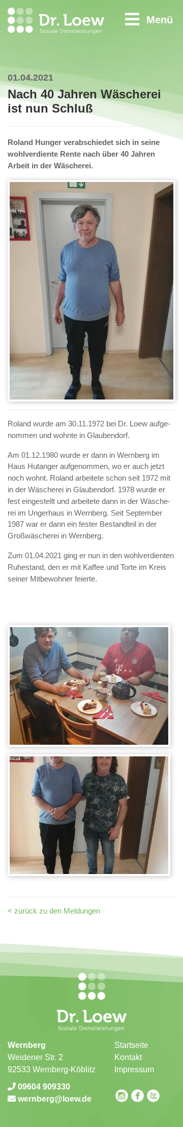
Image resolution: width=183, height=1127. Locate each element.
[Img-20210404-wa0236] (89, 686)
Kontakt (128, 1057)
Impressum (134, 1069)
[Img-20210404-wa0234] (89, 815)
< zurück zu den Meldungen (54, 910)
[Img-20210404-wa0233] (91, 289)
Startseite (131, 1045)
